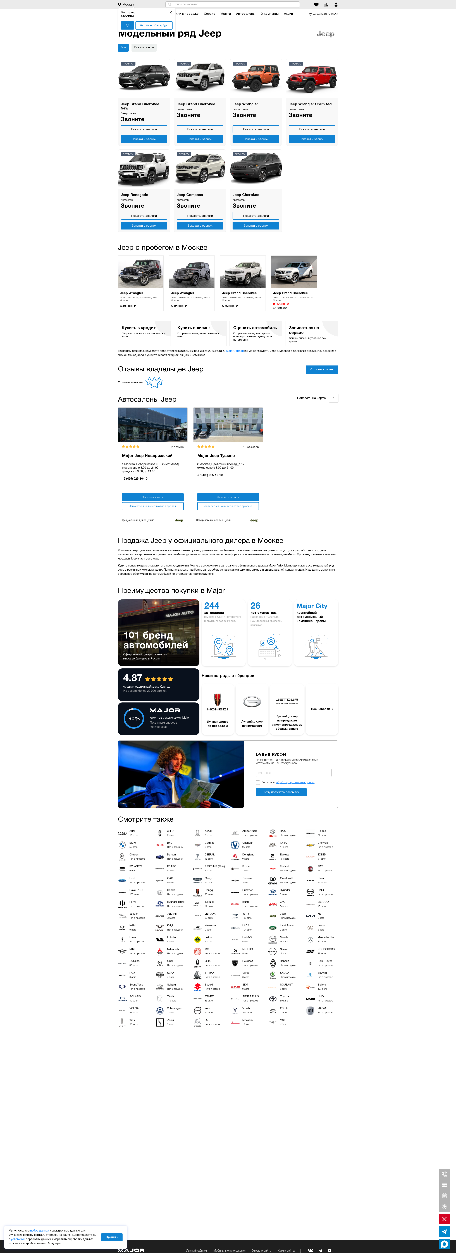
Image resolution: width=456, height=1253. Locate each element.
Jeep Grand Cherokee (196, 104)
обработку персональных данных (295, 782)
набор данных (39, 1231)
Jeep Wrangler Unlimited (310, 104)
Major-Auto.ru (235, 351)
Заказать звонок (144, 139)
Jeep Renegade (134, 195)
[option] (141, 283)
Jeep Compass (190, 195)
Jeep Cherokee (246, 195)
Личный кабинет (196, 1251)
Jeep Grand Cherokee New (140, 106)
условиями (18, 1239)
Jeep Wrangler (245, 104)
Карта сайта (286, 1251)
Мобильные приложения (229, 1251)
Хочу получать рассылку (281, 792)
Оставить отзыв (322, 369)
